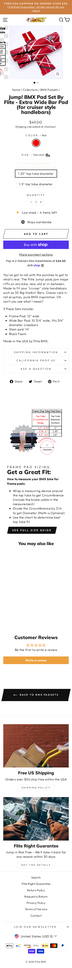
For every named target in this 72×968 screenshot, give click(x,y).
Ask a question (36, 368)
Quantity (36, 194)
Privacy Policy (36, 903)
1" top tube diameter (36, 163)
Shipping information (36, 352)
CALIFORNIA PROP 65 (36, 360)
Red (36, 143)
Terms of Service (36, 909)
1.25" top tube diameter (36, 174)
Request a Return (36, 896)
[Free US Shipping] (36, 745)
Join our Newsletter (35, 926)
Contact (36, 915)
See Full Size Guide (32, 530)
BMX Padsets (49, 90)
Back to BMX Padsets (39, 694)
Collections (30, 90)
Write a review (36, 660)
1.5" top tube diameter (36, 184)
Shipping (20, 126)
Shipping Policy (36, 787)
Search (36, 877)
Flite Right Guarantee (36, 884)
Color (36, 135)
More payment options (36, 254)
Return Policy (36, 890)
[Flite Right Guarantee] (36, 819)
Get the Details (36, 864)
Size (33, 154)
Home (16, 90)
